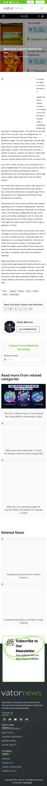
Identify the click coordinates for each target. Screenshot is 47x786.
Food (28, 291)
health (35, 291)
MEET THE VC (8, 733)
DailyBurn (40, 106)
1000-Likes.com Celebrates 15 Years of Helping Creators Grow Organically (23, 452)
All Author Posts (28, 329)
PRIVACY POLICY (9, 771)
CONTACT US (7, 763)
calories (13, 291)
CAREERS (6, 759)
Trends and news (12, 43)
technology (25, 40)
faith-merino (23, 56)
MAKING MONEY (9, 741)
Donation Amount (11, 355)
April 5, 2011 (8, 56)
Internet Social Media (33, 37)
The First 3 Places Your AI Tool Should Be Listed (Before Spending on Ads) (23, 415)
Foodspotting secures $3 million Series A (23, 576)
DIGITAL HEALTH (9, 745)
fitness (21, 291)
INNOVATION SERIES (11, 729)
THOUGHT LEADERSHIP (12, 737)
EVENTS (5, 755)
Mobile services (11, 40)
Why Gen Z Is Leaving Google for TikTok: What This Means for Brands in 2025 (24, 509)
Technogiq (27, 783)
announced (41, 112)
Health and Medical (13, 37)
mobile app (14, 294)
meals (5, 294)
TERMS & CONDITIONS (12, 767)
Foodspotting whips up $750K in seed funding (23, 621)
